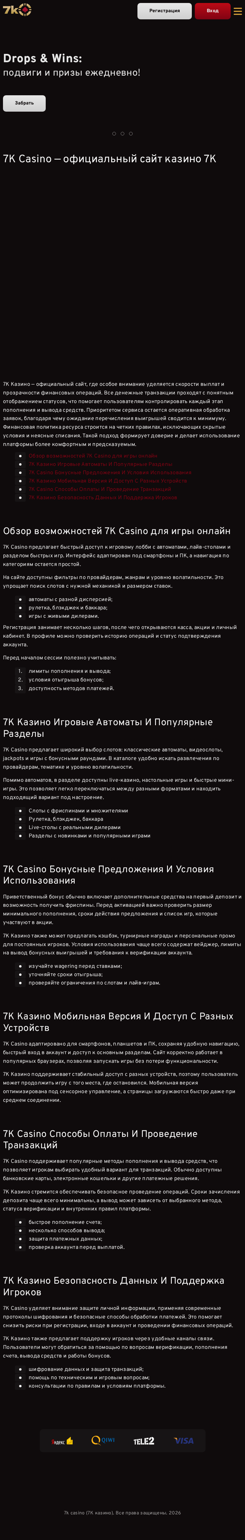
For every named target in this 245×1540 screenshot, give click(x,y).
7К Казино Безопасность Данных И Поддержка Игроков (103, 497)
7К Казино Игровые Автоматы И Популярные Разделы (100, 464)
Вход (213, 11)
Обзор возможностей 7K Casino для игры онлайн (93, 456)
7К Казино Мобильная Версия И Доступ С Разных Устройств (108, 481)
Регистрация (164, 11)
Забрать (24, 103)
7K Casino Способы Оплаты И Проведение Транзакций (100, 489)
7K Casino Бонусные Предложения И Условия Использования (110, 472)
